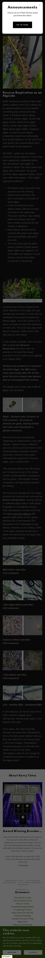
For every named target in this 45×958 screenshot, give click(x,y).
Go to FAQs (22, 25)
